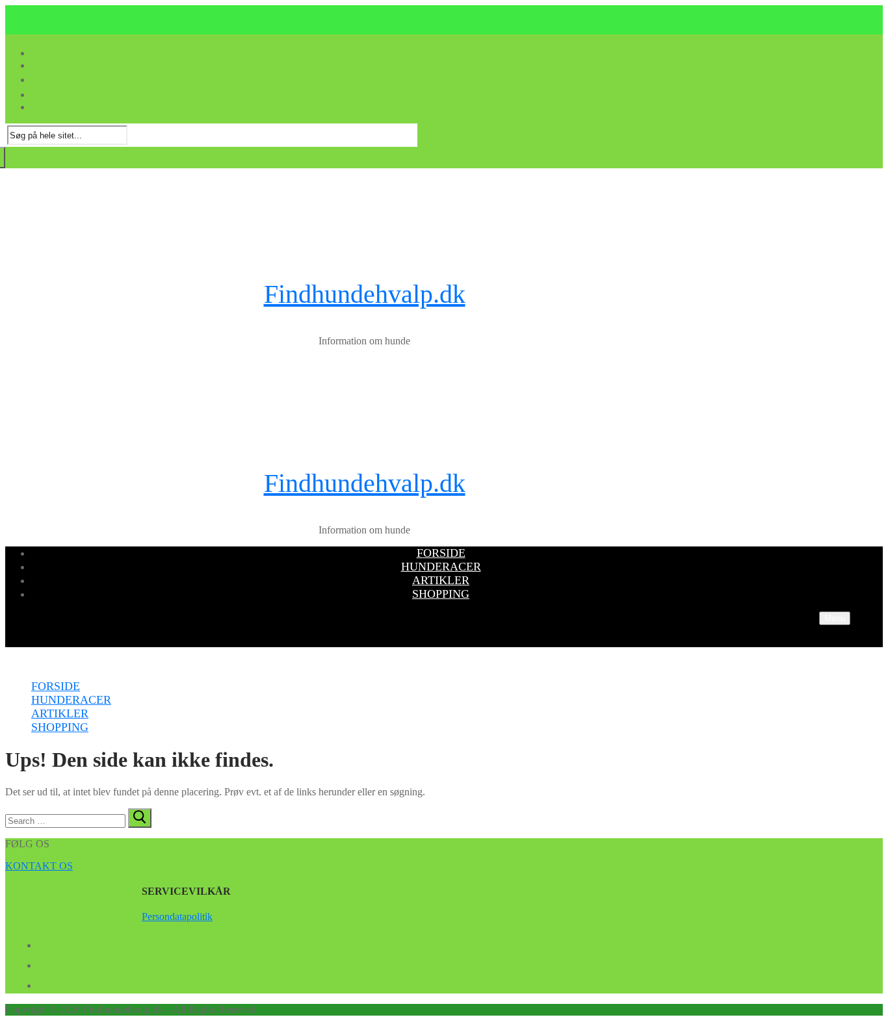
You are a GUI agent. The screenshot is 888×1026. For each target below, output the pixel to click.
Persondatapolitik (177, 916)
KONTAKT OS (39, 865)
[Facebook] (43, 943)
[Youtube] (43, 963)
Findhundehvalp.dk (364, 294)
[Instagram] (43, 983)
